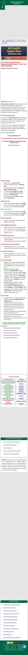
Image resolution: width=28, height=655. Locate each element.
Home (3, 40)
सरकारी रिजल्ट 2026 (17, 3)
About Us (7, 646)
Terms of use (7, 650)
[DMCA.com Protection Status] (14, 642)
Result (18, 381)
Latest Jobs (11, 132)
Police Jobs (20, 647)
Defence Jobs (20, 648)
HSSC (12, 648)
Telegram (24, 401)
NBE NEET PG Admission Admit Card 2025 (10, 619)
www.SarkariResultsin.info (14, 135)
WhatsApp (18, 401)
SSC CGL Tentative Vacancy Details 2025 (10, 622)
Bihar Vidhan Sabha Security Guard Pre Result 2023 (12, 637)
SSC (12, 646)
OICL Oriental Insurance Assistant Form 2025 (11, 628)
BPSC (12, 650)
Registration (19, 393)
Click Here (21, 396)
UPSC (12, 647)
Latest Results (9, 40)
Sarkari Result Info (17, 2)
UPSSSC (14, 650)
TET (15, 646)
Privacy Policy (7, 648)
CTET (15, 647)
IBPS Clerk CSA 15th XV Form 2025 (9, 625)
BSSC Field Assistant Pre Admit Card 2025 (11, 337)
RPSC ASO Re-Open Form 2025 (9, 631)
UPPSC (15, 648)
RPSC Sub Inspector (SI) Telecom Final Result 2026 (12, 604)
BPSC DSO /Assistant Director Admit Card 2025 (12, 335)
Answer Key (15, 68)
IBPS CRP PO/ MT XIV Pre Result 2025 (10, 330)
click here (17, 292)
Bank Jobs (20, 646)
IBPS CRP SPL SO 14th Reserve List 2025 (10, 332)
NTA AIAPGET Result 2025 (8, 634)
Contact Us (7, 647)
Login (24, 393)
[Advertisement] (14, 24)
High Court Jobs (20, 650)
